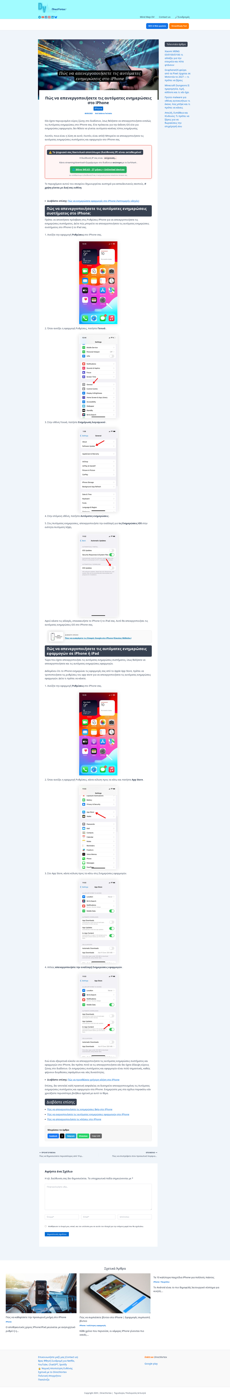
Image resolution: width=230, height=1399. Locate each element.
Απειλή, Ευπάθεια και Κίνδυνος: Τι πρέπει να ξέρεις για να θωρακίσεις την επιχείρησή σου (177, 119)
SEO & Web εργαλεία (157, 26)
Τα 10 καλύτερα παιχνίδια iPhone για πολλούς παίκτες (183, 1277)
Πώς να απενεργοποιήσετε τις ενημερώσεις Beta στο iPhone (79, 1109)
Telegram (71, 1136)
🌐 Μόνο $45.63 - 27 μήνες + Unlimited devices (98, 169)
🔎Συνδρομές (182, 17)
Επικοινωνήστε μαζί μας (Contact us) (58, 1357)
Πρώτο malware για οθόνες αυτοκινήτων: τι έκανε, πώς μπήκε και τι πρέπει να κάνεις (177, 102)
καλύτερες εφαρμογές (96, 1325)
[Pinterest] (49, 17)
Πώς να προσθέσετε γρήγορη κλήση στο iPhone (93, 1079)
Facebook (53, 1136)
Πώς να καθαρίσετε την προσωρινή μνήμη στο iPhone (36, 1317)
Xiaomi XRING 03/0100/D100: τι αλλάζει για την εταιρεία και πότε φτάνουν (174, 58)
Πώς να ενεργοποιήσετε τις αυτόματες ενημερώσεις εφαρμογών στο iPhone (88, 1114)
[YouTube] (42, 17)
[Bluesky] (55, 17)
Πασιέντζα (43, 1379)
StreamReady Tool (179, 26)
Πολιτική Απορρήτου (49, 1375)
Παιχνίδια (165, 1282)
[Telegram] (39, 17)
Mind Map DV (147, 17)
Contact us (164, 17)
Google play (151, 1363)
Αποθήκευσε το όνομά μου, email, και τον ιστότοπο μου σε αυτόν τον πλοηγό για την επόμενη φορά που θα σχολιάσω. (96, 1226)
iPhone (98, 108)
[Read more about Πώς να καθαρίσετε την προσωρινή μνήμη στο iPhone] (41, 1293)
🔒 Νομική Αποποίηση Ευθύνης (55, 1368)
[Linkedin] (52, 17)
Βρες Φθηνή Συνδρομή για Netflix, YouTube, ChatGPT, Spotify (56, 1362)
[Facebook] (46, 17)
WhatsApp (83, 1136)
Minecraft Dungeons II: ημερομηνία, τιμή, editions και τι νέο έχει (177, 89)
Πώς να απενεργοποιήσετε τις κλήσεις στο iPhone (74, 1119)
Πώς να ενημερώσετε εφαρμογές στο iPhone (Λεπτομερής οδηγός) (103, 200)
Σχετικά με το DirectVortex (52, 1372)
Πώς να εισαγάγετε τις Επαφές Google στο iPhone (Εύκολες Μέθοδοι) (98, 638)
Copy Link (96, 1136)
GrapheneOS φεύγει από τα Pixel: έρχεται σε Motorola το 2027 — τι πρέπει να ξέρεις (177, 75)
